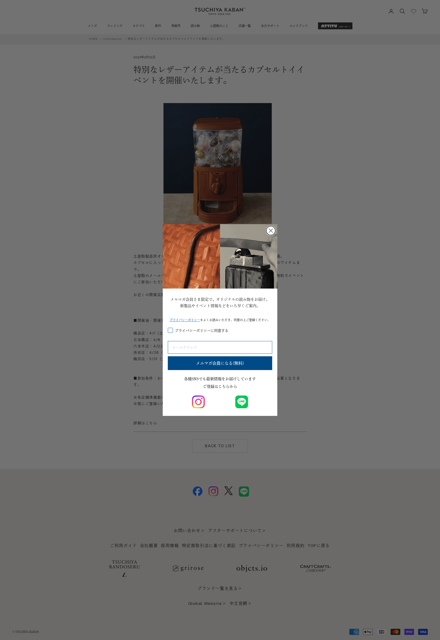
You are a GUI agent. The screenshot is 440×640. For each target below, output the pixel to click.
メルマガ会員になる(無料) (220, 363)
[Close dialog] (270, 230)
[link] (198, 402)
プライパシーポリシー (185, 319)
